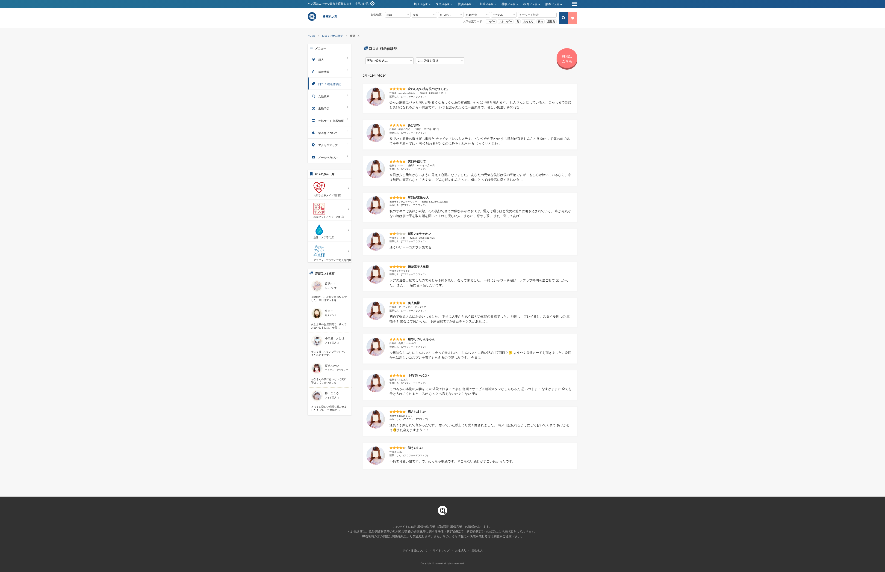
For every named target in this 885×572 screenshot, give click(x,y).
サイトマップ (441, 550)
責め (540, 21)
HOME (311, 36)
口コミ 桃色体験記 (332, 36)
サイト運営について (414, 550)
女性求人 (460, 550)
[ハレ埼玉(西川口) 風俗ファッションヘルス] (323, 20)
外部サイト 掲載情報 (331, 120)
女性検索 (323, 96)
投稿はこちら (567, 58)
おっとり (528, 21)
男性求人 (477, 550)
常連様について (328, 133)
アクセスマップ (328, 145)
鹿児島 (551, 21)
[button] (425, 4)
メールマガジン (328, 157)
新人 (321, 59)
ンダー (491, 21)
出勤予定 (323, 108)
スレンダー (505, 21)
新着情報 (323, 72)
